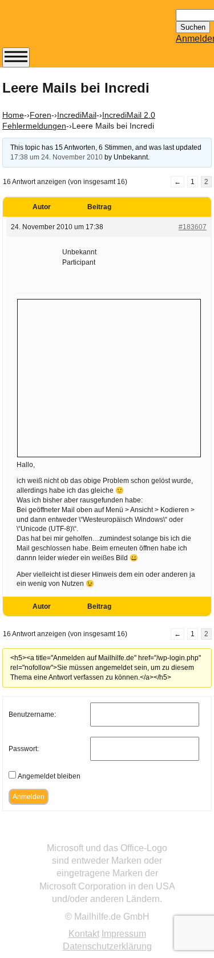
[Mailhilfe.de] (65, 29)
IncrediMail (76, 114)
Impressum (124, 934)
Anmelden (29, 797)
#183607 (193, 227)
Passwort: (24, 749)
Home (13, 114)
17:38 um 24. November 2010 (56, 157)
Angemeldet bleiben (49, 776)
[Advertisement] (109, 376)
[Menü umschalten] (16, 57)
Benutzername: (32, 714)
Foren (40, 114)
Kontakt (83, 934)
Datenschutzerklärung (107, 946)
